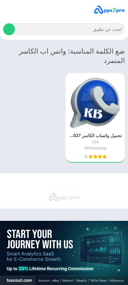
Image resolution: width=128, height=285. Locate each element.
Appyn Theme (38, 182)
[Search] (9, 29)
